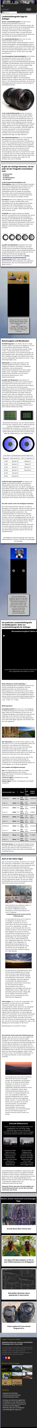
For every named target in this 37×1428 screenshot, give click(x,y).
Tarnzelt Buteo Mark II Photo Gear (19, 1229)
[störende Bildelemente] (10, 1142)
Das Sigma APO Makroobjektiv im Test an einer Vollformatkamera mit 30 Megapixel (19, 1261)
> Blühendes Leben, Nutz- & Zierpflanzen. (13, 1408)
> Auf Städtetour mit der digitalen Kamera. (14, 1402)
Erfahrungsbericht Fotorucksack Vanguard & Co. (19, 1327)
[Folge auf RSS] (9, 1358)
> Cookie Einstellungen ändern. (10, 1397)
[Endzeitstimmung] (27, 1142)
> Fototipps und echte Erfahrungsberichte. (13, 1400)
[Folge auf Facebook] (3, 1358)
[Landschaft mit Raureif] (18, 894)
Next (23, 570)
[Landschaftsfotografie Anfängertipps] (18, 960)
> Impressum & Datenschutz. (10, 1393)
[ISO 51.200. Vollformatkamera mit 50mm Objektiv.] (18, 553)
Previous (13, 570)
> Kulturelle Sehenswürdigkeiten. (11, 1406)
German (6, 12)
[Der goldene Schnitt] (10, 732)
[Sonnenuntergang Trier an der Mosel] (18, 1068)
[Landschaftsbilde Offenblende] (27, 732)
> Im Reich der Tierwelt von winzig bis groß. (14, 1404)
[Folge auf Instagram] (6, 1358)
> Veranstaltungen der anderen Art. (12, 1409)
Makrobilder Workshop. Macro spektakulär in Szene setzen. (19, 1294)
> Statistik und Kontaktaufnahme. (11, 1395)
